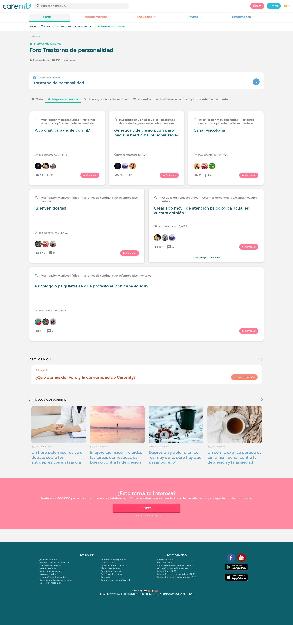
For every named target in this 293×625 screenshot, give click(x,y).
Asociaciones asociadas (51, 571)
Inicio (32, 26)
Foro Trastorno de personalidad (73, 26)
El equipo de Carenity (50, 565)
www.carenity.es (120, 594)
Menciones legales (110, 568)
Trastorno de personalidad (58, 83)
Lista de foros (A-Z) (166, 571)
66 (41, 331)
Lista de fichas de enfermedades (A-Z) (176, 574)
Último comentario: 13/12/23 (211, 154)
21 (54, 253)
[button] (49, 18)
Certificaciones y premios (113, 559)
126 (161, 247)
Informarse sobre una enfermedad (174, 565)
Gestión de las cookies (112, 574)
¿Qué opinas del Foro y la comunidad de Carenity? (85, 377)
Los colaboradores (48, 574)
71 (200, 175)
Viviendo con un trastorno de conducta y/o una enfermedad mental (183, 99)
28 (121, 175)
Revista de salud (165, 559)
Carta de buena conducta (114, 565)
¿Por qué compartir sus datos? (54, 562)
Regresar (36, 36)
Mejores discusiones (47, 43)
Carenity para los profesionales (116, 580)
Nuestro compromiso (50, 583)
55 (41, 175)
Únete (257, 6)
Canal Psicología (209, 130)
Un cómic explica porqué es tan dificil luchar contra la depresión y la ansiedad (234, 457)
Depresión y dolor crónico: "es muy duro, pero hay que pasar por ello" (175, 457)
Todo (39, 99)
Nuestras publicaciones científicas (56, 580)
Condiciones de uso (111, 571)
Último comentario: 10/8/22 (170, 226)
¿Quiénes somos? (48, 559)
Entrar (274, 6)
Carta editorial (108, 562)
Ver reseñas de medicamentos (172, 568)
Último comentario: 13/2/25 (130, 154)
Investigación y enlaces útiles (108, 99)
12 (52, 175)
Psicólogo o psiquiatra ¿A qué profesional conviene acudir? (91, 286)
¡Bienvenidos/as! (50, 208)
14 (172, 247)
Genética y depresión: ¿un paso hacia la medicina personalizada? (146, 132)
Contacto (105, 577)
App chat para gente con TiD (62, 130)
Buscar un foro (164, 562)
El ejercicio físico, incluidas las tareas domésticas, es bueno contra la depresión (116, 457)
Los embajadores (48, 568)
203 (42, 253)
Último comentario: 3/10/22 (51, 232)
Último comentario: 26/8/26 (51, 154)
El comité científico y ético (52, 577)
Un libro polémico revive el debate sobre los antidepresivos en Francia (57, 457)
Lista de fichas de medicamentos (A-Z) (176, 577)
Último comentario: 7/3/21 (50, 310)
